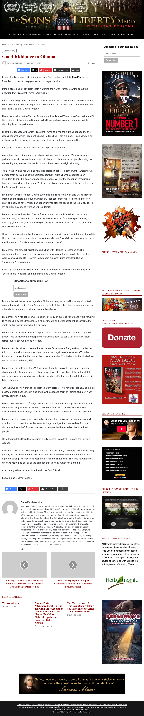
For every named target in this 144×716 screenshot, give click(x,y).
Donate (105, 34)
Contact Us (123, 34)
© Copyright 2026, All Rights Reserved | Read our (67, 712)
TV (16, 170)
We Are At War (10, 603)
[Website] (22, 549)
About (114, 34)
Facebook (56, 544)
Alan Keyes (78, 77)
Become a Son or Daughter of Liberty (26, 34)
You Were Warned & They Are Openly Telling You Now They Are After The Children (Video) (80, 607)
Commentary (16, 44)
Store (97, 34)
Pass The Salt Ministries (55, 518)
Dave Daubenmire (14, 63)
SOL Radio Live (64, 34)
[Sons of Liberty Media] (72, 15)
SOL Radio (51, 34)
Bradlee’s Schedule (82, 34)
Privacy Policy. (88, 712)
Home (7, 44)
